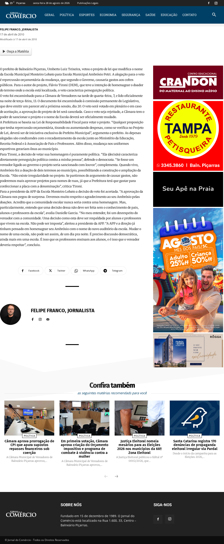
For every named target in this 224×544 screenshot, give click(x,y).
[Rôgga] (188, 366)
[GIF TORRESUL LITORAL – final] (188, 205)
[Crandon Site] (188, 98)
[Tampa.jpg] (188, 169)
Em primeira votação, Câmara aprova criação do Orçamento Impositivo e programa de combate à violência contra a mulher (84, 449)
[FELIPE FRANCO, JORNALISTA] (13, 314)
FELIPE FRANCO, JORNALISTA (19, 29)
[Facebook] (208, 3)
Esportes (86, 15)
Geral (49, 15)
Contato (189, 15)
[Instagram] (216, 3)
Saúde (150, 15)
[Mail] (47, 318)
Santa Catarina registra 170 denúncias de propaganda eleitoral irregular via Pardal (194, 445)
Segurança (131, 15)
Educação (169, 15)
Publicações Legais (87, 3)
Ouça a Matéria (18, 51)
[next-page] (116, 476)
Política (67, 15)
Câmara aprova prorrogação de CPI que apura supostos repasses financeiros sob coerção (29, 447)
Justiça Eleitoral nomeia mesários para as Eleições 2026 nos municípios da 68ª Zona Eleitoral (139, 447)
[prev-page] (106, 476)
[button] (214, 15)
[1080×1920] (188, 331)
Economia (108, 15)
